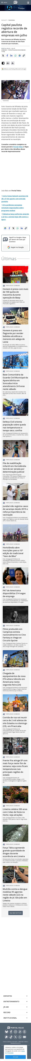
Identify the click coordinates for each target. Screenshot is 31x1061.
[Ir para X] (15, 1037)
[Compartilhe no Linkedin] (11, 55)
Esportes (7, 996)
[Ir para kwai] (20, 1032)
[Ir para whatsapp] (20, 1037)
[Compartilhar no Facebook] (7, 55)
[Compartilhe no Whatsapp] (15, 55)
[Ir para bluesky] (6, 1032)
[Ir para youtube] (24, 1037)
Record (6, 1012)
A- (13, 63)
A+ (8, 63)
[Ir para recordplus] (6, 1037)
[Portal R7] (15, 2)
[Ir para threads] (24, 1032)
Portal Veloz (12, 20)
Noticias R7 (4, 20)
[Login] (28, 2)
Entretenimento (11, 1001)
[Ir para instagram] (15, 1032)
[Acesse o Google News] (20, 55)
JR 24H (6, 1007)
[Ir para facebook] (11, 1032)
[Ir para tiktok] (11, 1037)
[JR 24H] (15, 8)
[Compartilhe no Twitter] (3, 55)
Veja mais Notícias (16, 913)
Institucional (10, 1018)
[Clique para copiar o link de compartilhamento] (24, 55)
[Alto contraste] (3, 63)
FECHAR (15, 1057)
